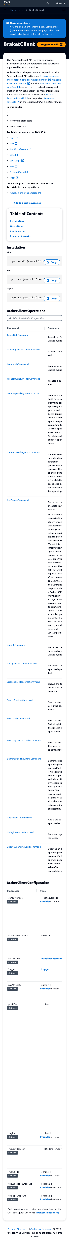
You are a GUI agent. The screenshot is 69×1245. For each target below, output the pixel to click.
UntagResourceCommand (20, 832)
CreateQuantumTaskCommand (23, 378)
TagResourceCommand (19, 817)
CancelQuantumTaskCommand (23, 349)
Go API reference (19, 149)
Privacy (11, 1229)
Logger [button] (45, 969)
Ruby (12, 177)
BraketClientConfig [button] (47, 1212)
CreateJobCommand (18, 364)
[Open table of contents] (64, 10)
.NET (12, 137)
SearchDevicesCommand (20, 700)
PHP (12, 166)
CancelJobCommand (17, 334)
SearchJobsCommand (18, 718)
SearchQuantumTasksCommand (24, 740)
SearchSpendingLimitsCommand (24, 758)
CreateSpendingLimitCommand (23, 393)
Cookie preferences (40, 1229)
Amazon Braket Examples (23, 192)
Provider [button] (45, 901)
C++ (12, 143)
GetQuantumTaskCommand (22, 663)
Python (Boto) (17, 171)
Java (12, 154)
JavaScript (15, 160)
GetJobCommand (16, 645)
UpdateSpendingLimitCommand (24, 846)
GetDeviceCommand (18, 500)
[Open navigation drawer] (5, 10)
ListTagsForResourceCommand (23, 681)
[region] (34, 601)
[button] (47, 3)
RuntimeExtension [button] (51, 958)
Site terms (22, 1229)
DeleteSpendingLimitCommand (23, 452)
